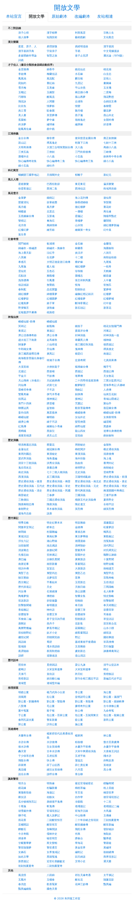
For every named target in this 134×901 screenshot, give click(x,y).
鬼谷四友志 (24, 467)
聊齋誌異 (23, 408)
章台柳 (79, 774)
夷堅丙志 (52, 573)
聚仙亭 (107, 403)
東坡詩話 (23, 536)
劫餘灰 (51, 797)
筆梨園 (107, 202)
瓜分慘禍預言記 (27, 801)
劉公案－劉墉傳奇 (28, 701)
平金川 (22, 375)
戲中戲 (51, 129)
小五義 (79, 156)
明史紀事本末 (54, 522)
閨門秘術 (23, 243)
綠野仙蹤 (80, 426)
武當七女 (52, 385)
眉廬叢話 (108, 522)
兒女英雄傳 (53, 746)
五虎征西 (52, 755)
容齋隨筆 (23, 614)
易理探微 (52, 46)
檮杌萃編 (80, 787)
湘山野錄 (52, 541)
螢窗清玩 (23, 202)
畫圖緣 (107, 83)
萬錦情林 (52, 225)
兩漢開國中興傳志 (113, 490)
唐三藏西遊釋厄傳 (28, 353)
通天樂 (107, 861)
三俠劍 (51, 151)
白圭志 (107, 73)
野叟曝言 (23, 307)
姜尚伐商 (23, 412)
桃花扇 (107, 69)
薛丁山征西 (53, 765)
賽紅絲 (51, 83)
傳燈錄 (51, 596)
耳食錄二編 (24, 618)
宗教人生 (108, 32)
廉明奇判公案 (83, 706)
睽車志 (51, 527)
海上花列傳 (81, 197)
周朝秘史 (80, 444)
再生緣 (107, 211)
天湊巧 (22, 674)
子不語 (51, 389)
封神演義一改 (111, 335)
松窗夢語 (108, 527)
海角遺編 (52, 458)
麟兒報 (79, 78)
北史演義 (80, 472)
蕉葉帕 (22, 119)
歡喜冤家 (52, 884)
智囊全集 (80, 596)
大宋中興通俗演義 (85, 751)
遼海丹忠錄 (24, 513)
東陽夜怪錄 (24, 792)
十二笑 (107, 801)
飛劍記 (79, 389)
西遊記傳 (108, 371)
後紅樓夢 (80, 206)
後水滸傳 (23, 746)
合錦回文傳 (110, 101)
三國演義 (80, 495)
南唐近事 (23, 563)
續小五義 (23, 165)
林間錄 (22, 531)
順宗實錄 (23, 577)
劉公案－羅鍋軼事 (113, 701)
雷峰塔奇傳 (24, 389)
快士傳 (51, 760)
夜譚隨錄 (23, 651)
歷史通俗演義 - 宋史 (58, 486)
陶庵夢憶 (23, 596)
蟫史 (106, 669)
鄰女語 (22, 797)
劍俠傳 (79, 394)
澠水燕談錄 (53, 646)
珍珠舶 (79, 271)
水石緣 (79, 73)
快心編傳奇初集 (27, 161)
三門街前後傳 (83, 151)
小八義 (51, 156)
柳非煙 (51, 138)
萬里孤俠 (52, 412)
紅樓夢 (107, 294)
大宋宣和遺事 (54, 669)
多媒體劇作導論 (27, 55)
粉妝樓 (79, 742)
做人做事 (23, 37)
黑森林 (107, 426)
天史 (49, 586)
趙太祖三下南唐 (27, 339)
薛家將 (22, 765)
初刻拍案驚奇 (26, 865)
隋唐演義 (52, 504)
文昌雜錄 (80, 646)
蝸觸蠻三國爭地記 (28, 174)
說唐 (49, 513)
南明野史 (80, 467)
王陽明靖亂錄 (83, 476)
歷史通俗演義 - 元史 (87, 486)
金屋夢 (22, 197)
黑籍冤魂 (52, 856)
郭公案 (22, 724)
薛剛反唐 (108, 760)
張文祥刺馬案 (83, 280)
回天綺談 (80, 856)
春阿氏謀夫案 (26, 719)
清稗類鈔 (80, 545)
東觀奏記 (108, 536)
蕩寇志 (79, 760)
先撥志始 (23, 554)
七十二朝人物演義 (57, 472)
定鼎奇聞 (80, 360)
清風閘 (22, 696)
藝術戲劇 (80, 37)
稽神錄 (107, 339)
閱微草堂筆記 (26, 527)
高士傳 (107, 769)
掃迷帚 (22, 838)
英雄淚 (107, 765)
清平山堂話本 (111, 664)
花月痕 (22, 225)
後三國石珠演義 (84, 344)
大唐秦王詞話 (111, 751)
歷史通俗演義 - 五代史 (31, 486)
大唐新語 (80, 568)
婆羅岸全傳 (81, 330)
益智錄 (51, 408)
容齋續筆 (80, 614)
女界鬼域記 (53, 852)
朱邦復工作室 (72, 898)
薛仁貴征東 (81, 765)
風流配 (51, 78)
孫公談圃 (80, 591)
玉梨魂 (51, 216)
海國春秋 (108, 248)
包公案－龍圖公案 (113, 715)
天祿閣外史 (53, 174)
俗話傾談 (23, 284)
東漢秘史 (52, 453)
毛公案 (51, 706)
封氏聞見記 (110, 550)
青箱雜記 (23, 609)
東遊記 (51, 330)
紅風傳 (22, 426)
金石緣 (79, 243)
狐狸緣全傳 (81, 366)
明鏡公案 (23, 692)
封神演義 (80, 335)
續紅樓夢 (23, 294)
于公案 (22, 715)
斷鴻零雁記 (81, 303)
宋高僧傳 (108, 641)
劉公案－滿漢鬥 (112, 696)
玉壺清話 (108, 582)
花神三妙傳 (81, 884)
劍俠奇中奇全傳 (112, 156)
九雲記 (79, 83)
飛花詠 (22, 101)
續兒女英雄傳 (54, 769)
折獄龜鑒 (52, 600)
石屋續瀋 (52, 591)
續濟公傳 (23, 421)
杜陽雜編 (52, 531)
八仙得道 (52, 344)
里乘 (77, 577)
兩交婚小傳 (81, 92)
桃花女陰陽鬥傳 (112, 326)
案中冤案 (23, 710)
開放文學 (67, 7)
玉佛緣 (107, 815)
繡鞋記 (79, 852)
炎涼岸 (79, 252)
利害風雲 (80, 32)
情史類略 (108, 596)
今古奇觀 (23, 833)
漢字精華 (52, 32)
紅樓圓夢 (52, 298)
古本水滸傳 (53, 751)
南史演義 (23, 472)
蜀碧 (49, 641)
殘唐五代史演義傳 (85, 499)
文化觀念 (108, 37)
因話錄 (22, 641)
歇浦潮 (51, 243)
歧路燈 (51, 312)
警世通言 (52, 847)
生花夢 (51, 257)
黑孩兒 (51, 430)
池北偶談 (52, 545)
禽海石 (51, 220)
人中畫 (107, 280)
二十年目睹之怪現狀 (87, 820)
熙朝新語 (80, 618)
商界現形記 (110, 856)
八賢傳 (22, 706)
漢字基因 (108, 46)
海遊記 (51, 792)
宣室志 (51, 568)
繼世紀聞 (23, 637)
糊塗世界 (108, 792)
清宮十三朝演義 (27, 463)
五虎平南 (80, 755)
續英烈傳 (108, 508)
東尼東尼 (80, 184)
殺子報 (51, 710)
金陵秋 (107, 444)
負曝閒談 (52, 829)
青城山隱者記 (111, 398)
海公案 (107, 692)
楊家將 (79, 735)
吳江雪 (22, 110)
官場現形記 (53, 810)
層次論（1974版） (114, 55)
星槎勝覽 (23, 184)
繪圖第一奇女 (83, 229)
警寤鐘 (107, 843)
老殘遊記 (80, 806)
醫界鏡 (107, 838)
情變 (77, 106)
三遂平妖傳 (110, 495)
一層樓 (79, 211)
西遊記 (79, 371)
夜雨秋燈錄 (53, 651)
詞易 (21, 60)
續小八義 (108, 161)
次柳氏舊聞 (53, 559)
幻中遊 (107, 303)
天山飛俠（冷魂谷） (30, 380)
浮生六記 (23, 541)
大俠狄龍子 (53, 366)
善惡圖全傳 (110, 408)
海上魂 (107, 458)
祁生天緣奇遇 (83, 875)
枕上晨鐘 (108, 787)
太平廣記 (108, 875)
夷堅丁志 (23, 573)
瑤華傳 (79, 375)
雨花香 (22, 820)
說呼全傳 (52, 774)
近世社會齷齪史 (56, 861)
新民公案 (108, 719)
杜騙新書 (52, 787)
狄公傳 (79, 710)
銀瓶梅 (51, 326)
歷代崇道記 (24, 586)
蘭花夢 (107, 110)
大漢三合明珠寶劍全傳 (60, 147)
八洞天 (107, 252)
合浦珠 (79, 101)
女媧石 (22, 852)
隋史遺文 (80, 504)
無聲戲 (51, 284)
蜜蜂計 (22, 669)
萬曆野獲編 (24, 628)
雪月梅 (22, 87)
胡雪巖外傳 (24, 810)
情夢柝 (51, 106)
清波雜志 (23, 550)
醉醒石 (22, 829)
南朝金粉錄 (110, 257)
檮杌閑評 (80, 449)
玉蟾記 (22, 92)
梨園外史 (80, 554)
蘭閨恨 (107, 220)
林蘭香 (79, 248)
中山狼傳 (80, 815)
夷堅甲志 (108, 573)
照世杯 (22, 664)
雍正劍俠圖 (110, 138)
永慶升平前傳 (83, 746)
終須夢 (22, 124)
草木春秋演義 (54, 508)
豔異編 (107, 884)
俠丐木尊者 (53, 394)
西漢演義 (23, 476)
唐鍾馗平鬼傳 (54, 801)
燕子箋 (79, 115)
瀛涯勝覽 (108, 184)
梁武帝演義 (24, 458)
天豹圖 (107, 271)
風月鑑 (22, 206)
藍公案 (79, 719)
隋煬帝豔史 (110, 216)
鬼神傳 (79, 349)
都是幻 (79, 353)
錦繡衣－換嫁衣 (56, 248)
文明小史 (80, 861)
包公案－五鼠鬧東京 (87, 715)
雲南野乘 (108, 472)
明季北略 (23, 522)
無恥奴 (107, 833)
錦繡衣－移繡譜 (27, 248)
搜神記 (79, 398)
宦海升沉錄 (81, 810)
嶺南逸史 (80, 119)
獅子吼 (22, 815)
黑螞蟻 (22, 430)
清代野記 (108, 545)
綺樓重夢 (52, 294)
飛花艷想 (108, 96)
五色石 (51, 271)
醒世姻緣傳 (81, 824)
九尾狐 (107, 261)
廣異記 (51, 353)
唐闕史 (22, 623)
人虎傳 (107, 389)
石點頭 (22, 275)
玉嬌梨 (51, 92)
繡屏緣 (79, 124)
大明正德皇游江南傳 (58, 261)
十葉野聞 (108, 559)
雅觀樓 (51, 275)
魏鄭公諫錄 (110, 554)
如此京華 (23, 856)
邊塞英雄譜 (24, 435)
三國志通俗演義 (56, 499)
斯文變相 (52, 843)
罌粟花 (51, 444)
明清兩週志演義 (27, 444)
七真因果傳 (110, 360)
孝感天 (22, 261)
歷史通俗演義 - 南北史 (88, 481)
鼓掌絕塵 (52, 202)
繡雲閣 (107, 421)
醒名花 (79, 879)
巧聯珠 (22, 96)
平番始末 (52, 582)
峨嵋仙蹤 (52, 321)
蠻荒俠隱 (80, 421)
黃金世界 (80, 847)
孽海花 (79, 843)
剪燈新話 (23, 678)
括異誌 (22, 398)
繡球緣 (51, 124)
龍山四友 (80, 430)
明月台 (22, 783)
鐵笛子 (79, 326)
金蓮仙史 (23, 449)
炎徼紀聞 (52, 550)
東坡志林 (80, 531)
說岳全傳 (23, 774)
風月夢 (51, 206)
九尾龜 (22, 266)
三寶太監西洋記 (112, 380)
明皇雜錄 (80, 522)
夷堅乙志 (80, 573)
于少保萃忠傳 (26, 755)
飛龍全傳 (23, 760)
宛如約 (22, 83)
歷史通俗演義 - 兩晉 (58, 481)
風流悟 (22, 875)
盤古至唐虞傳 (111, 742)
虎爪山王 (52, 435)
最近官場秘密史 (84, 783)
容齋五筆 (52, 614)
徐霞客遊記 (24, 188)
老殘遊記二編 (111, 806)
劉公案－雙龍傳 (56, 701)
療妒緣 (79, 261)
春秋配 (22, 289)
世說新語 (23, 600)
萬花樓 (22, 769)
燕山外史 (108, 115)
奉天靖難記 (110, 605)
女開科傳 (108, 119)
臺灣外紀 (108, 463)
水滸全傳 (23, 742)
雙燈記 (22, 220)
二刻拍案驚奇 (54, 865)
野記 (77, 637)
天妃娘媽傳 (53, 380)
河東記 (107, 330)
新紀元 (107, 174)
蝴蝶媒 (22, 211)
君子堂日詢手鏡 (56, 618)
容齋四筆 (108, 609)
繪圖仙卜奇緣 (54, 426)
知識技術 (52, 37)
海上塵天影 (24, 252)
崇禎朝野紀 (24, 632)
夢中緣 (51, 119)
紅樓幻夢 (23, 229)
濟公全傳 (52, 335)
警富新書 (52, 719)
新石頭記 (80, 307)
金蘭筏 (107, 243)
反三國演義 (53, 476)
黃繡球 (107, 847)
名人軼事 (108, 591)
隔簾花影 (108, 879)
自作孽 (79, 797)
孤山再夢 (80, 96)
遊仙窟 (107, 197)
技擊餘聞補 (24, 605)
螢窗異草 (80, 550)
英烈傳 (79, 508)
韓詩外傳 (23, 568)
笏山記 (22, 142)
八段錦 (51, 875)
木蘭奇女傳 (24, 735)
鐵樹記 (51, 197)
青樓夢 (79, 220)
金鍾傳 (79, 527)
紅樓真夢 (23, 303)
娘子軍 (51, 303)
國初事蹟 (108, 637)
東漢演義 (80, 453)
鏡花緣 (22, 787)
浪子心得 (23, 32)
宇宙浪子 (52, 51)
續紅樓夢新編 (111, 225)
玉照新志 (80, 582)
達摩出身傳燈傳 (112, 430)
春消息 (22, 884)
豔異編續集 (24, 888)
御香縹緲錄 (81, 202)
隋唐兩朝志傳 (26, 504)
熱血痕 (79, 463)
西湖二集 (52, 188)
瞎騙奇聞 (108, 783)
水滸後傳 (52, 742)
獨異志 (107, 531)
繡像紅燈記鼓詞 (84, 294)
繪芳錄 (51, 229)
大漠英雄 (23, 366)
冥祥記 (22, 326)
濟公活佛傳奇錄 (27, 335)
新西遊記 (23, 861)
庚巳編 (22, 559)
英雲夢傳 (52, 115)
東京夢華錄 (81, 536)
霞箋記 (79, 216)
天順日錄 (80, 586)
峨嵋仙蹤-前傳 (26, 321)
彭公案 (51, 696)
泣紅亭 (51, 252)
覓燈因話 (52, 664)
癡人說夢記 (53, 815)
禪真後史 (108, 349)
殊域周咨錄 (110, 188)
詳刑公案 (52, 724)
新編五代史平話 (112, 678)
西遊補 (51, 371)
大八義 (79, 147)
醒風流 (51, 96)
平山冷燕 (80, 87)
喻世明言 (52, 838)
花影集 (79, 623)
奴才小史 (52, 632)
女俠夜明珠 (110, 417)
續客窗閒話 (81, 632)
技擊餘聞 (108, 600)
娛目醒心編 (53, 678)
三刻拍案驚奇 (111, 820)
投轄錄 (79, 600)
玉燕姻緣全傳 (26, 216)
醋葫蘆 (107, 275)
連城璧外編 (53, 683)
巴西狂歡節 (53, 184)
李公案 (79, 692)
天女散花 (108, 375)
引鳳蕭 (51, 280)
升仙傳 (51, 349)
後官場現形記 (111, 797)
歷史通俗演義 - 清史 (30, 490)
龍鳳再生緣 (24, 129)
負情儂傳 (23, 280)
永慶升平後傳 (111, 746)
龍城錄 (22, 646)
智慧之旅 (52, 55)
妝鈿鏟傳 (108, 852)
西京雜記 (23, 582)
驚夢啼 (107, 289)
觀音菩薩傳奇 (83, 408)
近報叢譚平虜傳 (27, 312)
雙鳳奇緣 (23, 394)
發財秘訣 (108, 829)
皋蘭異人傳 (81, 339)
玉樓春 (51, 879)
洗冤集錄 (108, 541)
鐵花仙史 (80, 69)
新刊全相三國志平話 (87, 678)
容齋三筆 (80, 609)
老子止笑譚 (81, 55)
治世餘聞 (23, 545)
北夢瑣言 (52, 577)
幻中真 (107, 229)
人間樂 (51, 101)
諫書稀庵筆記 (111, 651)
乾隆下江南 (81, 142)
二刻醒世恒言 (54, 820)
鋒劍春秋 (108, 435)
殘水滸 (107, 755)
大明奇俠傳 (24, 147)
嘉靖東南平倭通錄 (85, 641)
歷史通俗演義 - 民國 (58, 490)
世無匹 (107, 284)
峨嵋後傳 (80, 412)
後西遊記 (108, 344)
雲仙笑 (22, 271)
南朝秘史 (108, 467)
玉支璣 (107, 87)
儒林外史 (52, 833)
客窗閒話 (80, 563)
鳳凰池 (22, 78)
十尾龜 (22, 806)
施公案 (79, 724)
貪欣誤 (51, 674)
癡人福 (51, 266)
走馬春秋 (52, 339)
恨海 (77, 284)
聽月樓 (79, 110)
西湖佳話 (80, 188)
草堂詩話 (108, 618)
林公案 (107, 735)
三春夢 (51, 495)
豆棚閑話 (23, 824)
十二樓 (79, 257)
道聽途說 (52, 655)
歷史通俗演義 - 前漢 (115, 476)
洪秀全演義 (53, 463)
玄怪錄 (79, 435)
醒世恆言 (52, 824)
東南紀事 (52, 536)
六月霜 (79, 769)
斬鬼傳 (51, 806)
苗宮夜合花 (110, 623)
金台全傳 (23, 138)
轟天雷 (22, 751)
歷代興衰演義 (83, 490)
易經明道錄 (81, 46)
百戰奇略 (108, 577)
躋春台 (79, 838)
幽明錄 (51, 417)
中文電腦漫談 (111, 51)
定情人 (107, 78)
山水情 (79, 225)
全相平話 (108, 504)
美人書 (22, 115)
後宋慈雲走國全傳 (85, 138)
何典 (77, 833)
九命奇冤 (108, 710)
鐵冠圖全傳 (53, 449)
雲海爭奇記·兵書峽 (114, 385)
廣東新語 (80, 559)
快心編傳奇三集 (84, 161)
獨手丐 (107, 366)
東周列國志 (24, 453)
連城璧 (22, 683)
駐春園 (51, 110)
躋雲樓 (51, 403)
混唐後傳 (108, 453)
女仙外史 (80, 417)
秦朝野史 (23, 508)
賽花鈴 (107, 206)
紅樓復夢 (80, 298)
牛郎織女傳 (24, 349)
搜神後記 (52, 398)
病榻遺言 (108, 568)
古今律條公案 (111, 706)
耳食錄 (107, 614)
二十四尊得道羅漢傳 (87, 380)
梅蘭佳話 (52, 73)
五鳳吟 (22, 879)
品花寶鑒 (52, 289)
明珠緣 (51, 783)
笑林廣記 (52, 554)
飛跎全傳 (80, 829)
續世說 (107, 632)
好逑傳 (107, 124)
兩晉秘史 (23, 495)
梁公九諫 (80, 664)
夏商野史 (108, 499)
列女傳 (22, 591)
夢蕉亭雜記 (53, 628)
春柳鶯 (107, 106)
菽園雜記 (80, 628)
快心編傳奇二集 (56, 161)
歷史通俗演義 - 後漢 (30, 481)
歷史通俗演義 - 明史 (115, 486)
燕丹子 (51, 623)
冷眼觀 (79, 801)
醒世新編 (108, 824)
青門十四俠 (24, 403)
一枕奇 (107, 266)
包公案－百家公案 (57, 715)
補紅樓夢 (80, 266)
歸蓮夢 (22, 344)
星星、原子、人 (27, 46)
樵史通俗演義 (111, 449)
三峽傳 (107, 151)
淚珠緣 (51, 307)
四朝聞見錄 (53, 637)
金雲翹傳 (23, 69)
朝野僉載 (108, 563)
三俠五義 (23, 151)
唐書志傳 (52, 467)
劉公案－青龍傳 (84, 701)
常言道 (79, 792)
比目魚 (22, 106)
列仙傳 (22, 385)
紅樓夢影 (23, 298)
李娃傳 (22, 73)
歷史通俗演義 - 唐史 (115, 481)
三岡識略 (108, 586)
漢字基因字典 (26, 51)
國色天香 (52, 888)
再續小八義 (110, 147)
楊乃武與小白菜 (56, 692)
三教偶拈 (23, 499)
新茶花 (107, 307)
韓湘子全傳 (53, 360)
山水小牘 (108, 628)
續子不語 (52, 421)
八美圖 (22, 257)
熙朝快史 (80, 289)
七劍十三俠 (110, 142)
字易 (77, 51)
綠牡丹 (51, 165)
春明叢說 (52, 605)
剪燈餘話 (108, 674)
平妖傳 (51, 375)
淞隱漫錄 (80, 541)
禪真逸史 (52, 142)
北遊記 (22, 371)
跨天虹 (79, 674)
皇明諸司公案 (83, 696)
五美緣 (51, 87)
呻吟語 (51, 609)
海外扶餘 (80, 458)
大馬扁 (107, 810)
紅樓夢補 (108, 298)
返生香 (22, 234)
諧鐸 (21, 655)
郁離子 (79, 174)
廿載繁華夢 (24, 843)
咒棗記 (79, 403)
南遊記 (107, 353)
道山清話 (80, 655)
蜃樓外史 (23, 156)
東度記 (22, 330)
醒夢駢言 (80, 385)
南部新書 (52, 563)
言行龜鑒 (108, 646)
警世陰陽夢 (24, 847)
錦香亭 (51, 69)
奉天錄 (79, 605)
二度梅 (107, 92)
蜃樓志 (79, 275)
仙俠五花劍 (110, 394)
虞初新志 (80, 651)
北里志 (51, 211)
